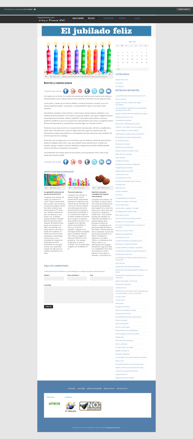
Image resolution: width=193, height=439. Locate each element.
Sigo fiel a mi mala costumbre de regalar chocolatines (100, 194)
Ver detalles (28, 9)
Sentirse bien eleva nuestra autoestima (127, 267)
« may (118, 69)
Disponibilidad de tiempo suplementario (128, 317)
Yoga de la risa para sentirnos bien (126, 371)
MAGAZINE (78, 18)
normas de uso (121, 388)
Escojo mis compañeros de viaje (125, 310)
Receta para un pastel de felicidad (126, 244)
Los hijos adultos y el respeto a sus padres (129, 248)
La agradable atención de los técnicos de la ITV (54, 193)
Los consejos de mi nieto (123, 178)
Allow (184, 9)
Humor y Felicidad (121, 344)
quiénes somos (109, 388)
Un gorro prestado (121, 191)
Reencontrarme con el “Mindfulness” (126, 330)
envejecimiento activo (74, 76)
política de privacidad (94, 388)
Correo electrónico (73, 275)
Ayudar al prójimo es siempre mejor (126, 151)
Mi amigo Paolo (120, 185)
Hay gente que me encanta (123, 168)
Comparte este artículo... (53, 91)
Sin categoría (119, 86)
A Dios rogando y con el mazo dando (127, 334)
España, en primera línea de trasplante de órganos (131, 114)
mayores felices (91, 76)
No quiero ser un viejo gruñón (124, 222)
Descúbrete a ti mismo (122, 307)
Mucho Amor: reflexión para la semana (127, 124)
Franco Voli (119, 83)
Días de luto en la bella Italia (124, 147)
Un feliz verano (120, 300)
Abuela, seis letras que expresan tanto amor (129, 368)
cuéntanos (72, 388)
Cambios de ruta (120, 288)
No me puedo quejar (122, 205)
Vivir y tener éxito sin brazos (124, 340)
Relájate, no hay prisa (122, 351)
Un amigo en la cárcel (122, 237)
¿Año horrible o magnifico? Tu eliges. (127, 208)
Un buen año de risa (121, 174)
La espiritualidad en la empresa (125, 198)
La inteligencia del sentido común (126, 212)
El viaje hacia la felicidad (123, 284)
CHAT (137, 18)
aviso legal (81, 388)
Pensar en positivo (121, 320)
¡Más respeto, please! (122, 215)
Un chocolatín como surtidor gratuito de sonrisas (131, 357)
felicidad (83, 76)
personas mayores (101, 76)
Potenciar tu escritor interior (124, 231)
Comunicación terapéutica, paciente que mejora (130, 251)
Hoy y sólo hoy (120, 263)
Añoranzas (118, 195)
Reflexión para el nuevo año (124, 117)
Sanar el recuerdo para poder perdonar (128, 218)
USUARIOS (109, 18)
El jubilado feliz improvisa (123, 254)
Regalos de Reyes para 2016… (124, 171)
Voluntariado (119, 337)
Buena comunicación (122, 324)
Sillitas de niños (120, 188)
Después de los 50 (121, 374)
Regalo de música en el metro (124, 378)
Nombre (47, 275)
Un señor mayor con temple (124, 347)
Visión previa (119, 303)
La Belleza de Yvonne (122, 161)
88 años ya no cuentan (122, 144)
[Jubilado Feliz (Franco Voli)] (54, 19)
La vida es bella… (120, 297)
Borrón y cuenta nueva (122, 327)
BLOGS (91, 18)
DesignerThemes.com (113, 428)
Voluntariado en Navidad (123, 120)
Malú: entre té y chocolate (123, 154)
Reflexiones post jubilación (123, 234)
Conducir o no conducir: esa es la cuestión (128, 127)
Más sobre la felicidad (122, 354)
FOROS (122, 18)
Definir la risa (119, 361)
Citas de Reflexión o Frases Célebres (126, 130)
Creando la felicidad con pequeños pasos (128, 241)
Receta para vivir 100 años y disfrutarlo (127, 164)
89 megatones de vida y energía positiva (128, 137)
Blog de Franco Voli (121, 80)
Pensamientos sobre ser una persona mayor (129, 364)
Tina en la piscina (75, 192)
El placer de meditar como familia (126, 201)
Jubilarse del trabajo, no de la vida (126, 281)
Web (91, 275)
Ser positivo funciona (122, 141)
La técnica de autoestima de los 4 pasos (128, 181)
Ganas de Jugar (120, 157)
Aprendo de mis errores (123, 314)
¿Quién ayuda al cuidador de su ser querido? (129, 134)
